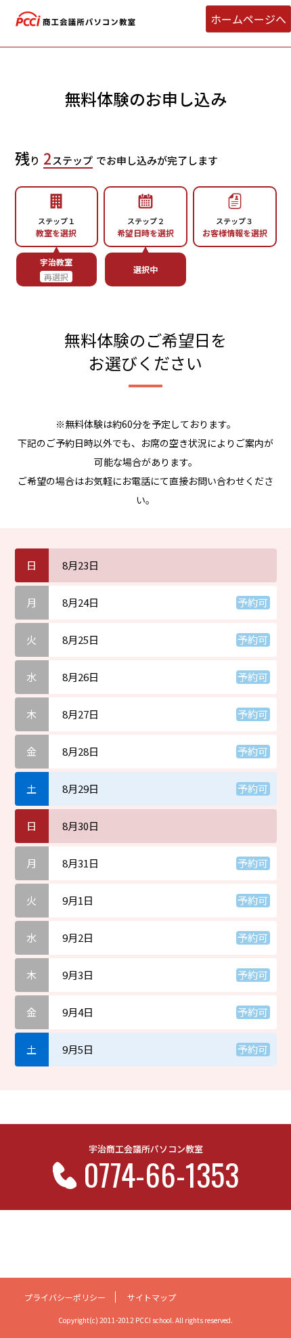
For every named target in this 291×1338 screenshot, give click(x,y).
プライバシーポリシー (65, 1297)
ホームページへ (248, 19)
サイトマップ (151, 1297)
